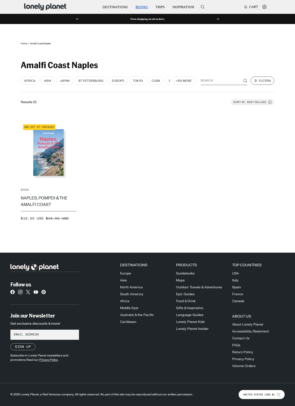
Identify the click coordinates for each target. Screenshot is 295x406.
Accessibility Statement (250, 331)
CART (253, 7)
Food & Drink (186, 301)
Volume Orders (243, 366)
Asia (123, 280)
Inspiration (183, 7)
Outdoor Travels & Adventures (199, 287)
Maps (180, 280)
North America (131, 287)
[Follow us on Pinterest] (43, 293)
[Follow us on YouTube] (36, 293)
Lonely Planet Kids (190, 322)
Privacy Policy (243, 359)
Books (142, 7)
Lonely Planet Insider (192, 329)
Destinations (115, 7)
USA (235, 273)
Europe (125, 273)
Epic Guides (185, 294)
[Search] (202, 7)
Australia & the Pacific (137, 315)
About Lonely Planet (247, 324)
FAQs (236, 345)
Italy (235, 280)
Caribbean (128, 322)
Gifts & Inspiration (189, 308)
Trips (160, 7)
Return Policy (242, 352)
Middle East (129, 308)
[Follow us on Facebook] (12, 293)
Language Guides (189, 315)
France (237, 294)
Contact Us (240, 338)
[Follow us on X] (28, 293)
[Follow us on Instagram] (20, 293)
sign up (23, 346)
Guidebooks (185, 273)
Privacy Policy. (48, 359)
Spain (236, 287)
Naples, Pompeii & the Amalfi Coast (44, 201)
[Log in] (264, 7)
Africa (124, 301)
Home (24, 43)
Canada (238, 301)
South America (131, 294)
